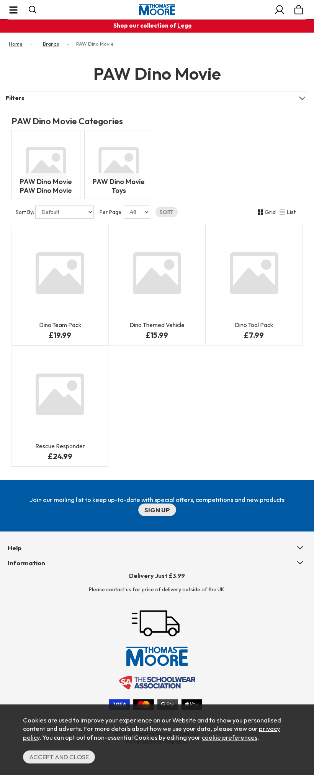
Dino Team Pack (60, 325)
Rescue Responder (60, 446)
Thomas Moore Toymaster (157, 9)
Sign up (157, 510)
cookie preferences (229, 737)
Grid (270, 212)
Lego (184, 25)
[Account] (279, 9)
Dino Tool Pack (254, 325)
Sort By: (25, 212)
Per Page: (112, 212)
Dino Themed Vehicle (157, 325)
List (291, 212)
